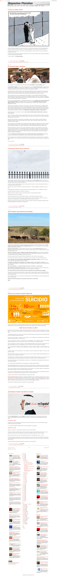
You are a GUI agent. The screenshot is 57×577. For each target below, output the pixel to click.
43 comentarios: (15, 386)
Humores (27, 5)
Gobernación (13, 145)
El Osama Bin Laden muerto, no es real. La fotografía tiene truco (16, 520)
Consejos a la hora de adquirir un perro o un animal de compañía (17, 472)
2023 (24, 458)
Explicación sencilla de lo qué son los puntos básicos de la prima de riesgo (42, 557)
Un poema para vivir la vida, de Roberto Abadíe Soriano (17, 455)
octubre (25, 472)
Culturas (18, 5)
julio (24, 475)
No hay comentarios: (15, 144)
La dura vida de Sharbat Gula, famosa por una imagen (17, 508)
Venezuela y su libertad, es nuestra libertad (43, 461)
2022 (24, 459)
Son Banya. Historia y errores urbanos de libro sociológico (44, 484)
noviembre (25, 461)
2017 (24, 488)
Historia (24, 5)
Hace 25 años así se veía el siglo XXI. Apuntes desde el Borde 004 (44, 502)
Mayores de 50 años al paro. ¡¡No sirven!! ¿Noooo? (44, 551)
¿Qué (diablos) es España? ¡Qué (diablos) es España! (20, 391)
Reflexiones (36, 5)
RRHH (14, 387)
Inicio (29, 447)
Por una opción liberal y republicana (16, 66)
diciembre (25, 460)
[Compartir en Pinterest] (23, 60)
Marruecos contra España (12, 487)
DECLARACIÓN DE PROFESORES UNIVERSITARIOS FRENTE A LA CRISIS (14, 467)
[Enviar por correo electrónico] (20, 60)
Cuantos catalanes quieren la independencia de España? (16, 548)
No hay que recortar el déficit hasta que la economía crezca (44, 455)
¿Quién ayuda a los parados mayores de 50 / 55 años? (44, 496)
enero (25, 482)
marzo (25, 480)
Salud (39, 5)
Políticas (17, 145)
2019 (24, 486)
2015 (24, 490)
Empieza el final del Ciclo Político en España (15, 497)
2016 (24, 489)
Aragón (15, 5)
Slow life (16, 387)
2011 (24, 495)
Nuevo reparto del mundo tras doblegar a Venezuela (44, 490)
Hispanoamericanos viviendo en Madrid (14, 501)
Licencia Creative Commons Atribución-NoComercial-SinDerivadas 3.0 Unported (13, 563)
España (11, 145)
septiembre (25, 473)
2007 (24, 499)
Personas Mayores (31, 5)
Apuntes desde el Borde (10, 5)
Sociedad (42, 5)
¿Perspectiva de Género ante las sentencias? (18, 148)
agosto (25, 474)
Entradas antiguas (46, 447)
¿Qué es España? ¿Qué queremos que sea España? (20, 211)
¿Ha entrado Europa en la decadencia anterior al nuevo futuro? (44, 508)
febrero (25, 481)
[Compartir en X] (22, 60)
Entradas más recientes (11, 447)
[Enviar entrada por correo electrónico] (19, 144)
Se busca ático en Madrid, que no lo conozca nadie (44, 545)
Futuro (21, 5)
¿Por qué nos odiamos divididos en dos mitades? (43, 473)
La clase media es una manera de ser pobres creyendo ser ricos (17, 537)
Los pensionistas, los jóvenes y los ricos (14, 478)
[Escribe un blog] (21, 60)
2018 (24, 487)
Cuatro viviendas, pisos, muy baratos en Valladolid (16, 461)
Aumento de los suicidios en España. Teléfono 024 (20, 293)
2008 (24, 498)
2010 (24, 496)
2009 (24, 497)
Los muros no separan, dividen (15, 9)
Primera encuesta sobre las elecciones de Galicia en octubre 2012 (16, 554)
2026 (24, 454)
